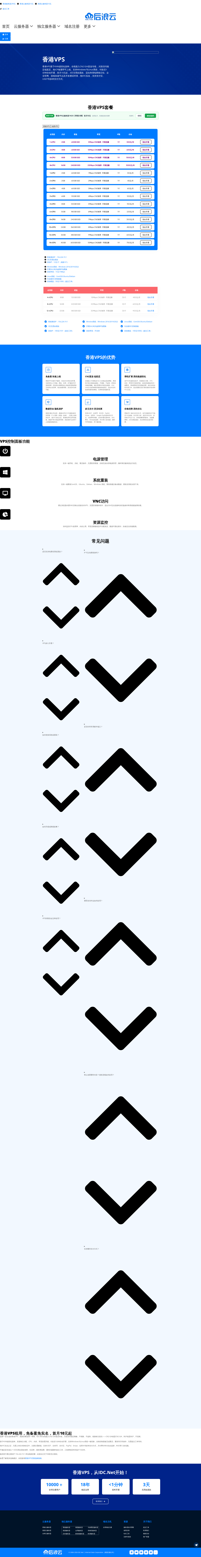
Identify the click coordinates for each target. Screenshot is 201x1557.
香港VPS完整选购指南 (33, 1458)
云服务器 (22, 26)
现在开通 (145, 173)
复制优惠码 (150, 116)
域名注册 (72, 26)
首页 (6, 26)
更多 (88, 26)
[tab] (46, 126)
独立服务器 (47, 26)
